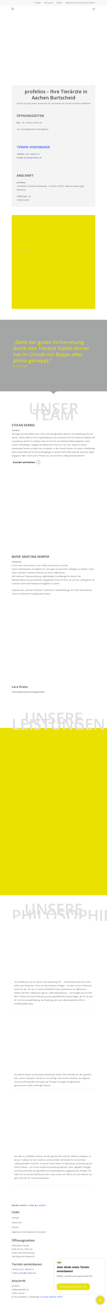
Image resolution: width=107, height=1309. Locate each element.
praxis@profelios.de (33, 157)
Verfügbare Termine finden (70, 1287)
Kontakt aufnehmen (24, 462)
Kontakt (15, 1217)
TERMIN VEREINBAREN (33, 147)
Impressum (17, 1222)
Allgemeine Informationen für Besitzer (29, 1232)
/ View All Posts (36, 1205)
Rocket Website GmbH (52, 1296)
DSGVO (15, 1227)
